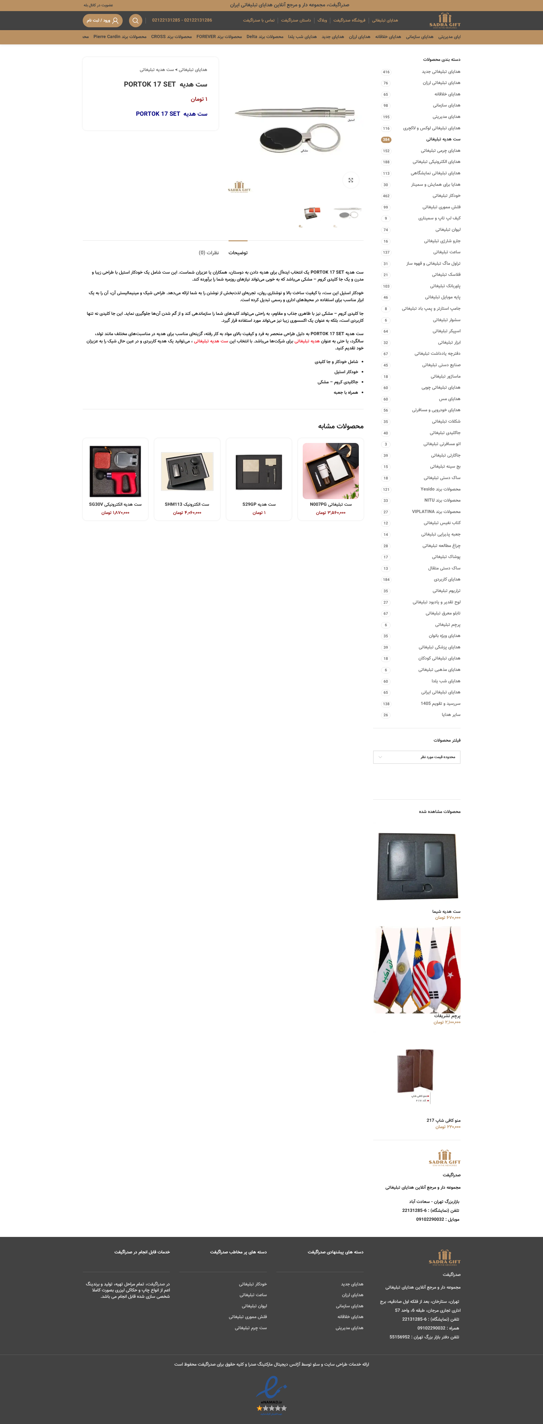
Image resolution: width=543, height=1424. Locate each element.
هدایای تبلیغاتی (193, 70)
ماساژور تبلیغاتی (446, 376)
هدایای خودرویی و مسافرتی (436, 410)
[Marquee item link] (88, 37)
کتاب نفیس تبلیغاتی (442, 523)
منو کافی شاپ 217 (444, 1121)
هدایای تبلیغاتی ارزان (442, 83)
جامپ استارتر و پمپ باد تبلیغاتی (431, 308)
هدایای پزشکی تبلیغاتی (440, 647)
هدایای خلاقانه (448, 94)
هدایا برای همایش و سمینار (436, 184)
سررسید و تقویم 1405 (441, 703)
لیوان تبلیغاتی (448, 229)
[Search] (135, 20)
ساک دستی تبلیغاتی (442, 478)
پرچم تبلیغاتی (448, 624)
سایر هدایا (451, 715)
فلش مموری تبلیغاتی (442, 207)
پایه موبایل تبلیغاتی (443, 297)
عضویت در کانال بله (98, 5)
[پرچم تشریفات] (417, 969)
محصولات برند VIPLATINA (436, 512)
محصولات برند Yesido (441, 489)
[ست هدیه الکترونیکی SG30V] (115, 471)
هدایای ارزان (353, 1295)
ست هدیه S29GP (259, 504)
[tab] (238, 250)
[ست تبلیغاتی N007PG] (331, 471)
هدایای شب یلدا (446, 681)
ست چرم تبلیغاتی (251, 1328)
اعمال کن (446, 773)
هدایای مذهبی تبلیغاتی (439, 669)
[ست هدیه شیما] (417, 865)
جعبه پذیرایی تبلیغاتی (441, 534)
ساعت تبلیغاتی (447, 252)
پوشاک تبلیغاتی (446, 557)
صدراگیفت (156, 1284)
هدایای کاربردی (447, 579)
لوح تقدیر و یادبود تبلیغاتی (437, 602)
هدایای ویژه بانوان (445, 636)
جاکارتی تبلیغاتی (446, 455)
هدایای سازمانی (447, 105)
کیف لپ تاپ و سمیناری (439, 218)
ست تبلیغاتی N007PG (331, 504)
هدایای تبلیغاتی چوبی (441, 387)
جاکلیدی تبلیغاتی (445, 433)
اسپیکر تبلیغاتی (447, 331)
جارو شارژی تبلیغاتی (442, 241)
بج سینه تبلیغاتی (445, 466)
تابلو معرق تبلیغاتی (443, 613)
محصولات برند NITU (442, 500)
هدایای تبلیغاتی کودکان (439, 658)
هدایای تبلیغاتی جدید (441, 71)
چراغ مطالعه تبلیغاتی (442, 546)
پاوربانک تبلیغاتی (445, 286)
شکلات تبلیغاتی (446, 421)
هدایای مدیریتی (447, 117)
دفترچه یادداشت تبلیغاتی (438, 353)
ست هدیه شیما (446, 912)
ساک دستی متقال (444, 568)
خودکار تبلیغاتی (447, 195)
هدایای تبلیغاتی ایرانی (441, 692)
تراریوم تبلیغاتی (447, 591)
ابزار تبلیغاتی (449, 342)
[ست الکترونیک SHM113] (187, 471)
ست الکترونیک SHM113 (187, 504)
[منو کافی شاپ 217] (417, 1074)
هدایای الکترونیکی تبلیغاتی (437, 162)
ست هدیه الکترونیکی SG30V (115, 504)
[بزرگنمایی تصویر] (351, 180)
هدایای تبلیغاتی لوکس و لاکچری (432, 128)
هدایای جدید (352, 1284)
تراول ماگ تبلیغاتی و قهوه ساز (433, 263)
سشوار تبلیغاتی (447, 320)
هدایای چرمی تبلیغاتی (441, 150)
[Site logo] (445, 20)
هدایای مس (450, 399)
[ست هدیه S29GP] (259, 471)
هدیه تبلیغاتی (307, 341)
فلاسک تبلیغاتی (446, 274)
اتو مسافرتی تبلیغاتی (442, 444)
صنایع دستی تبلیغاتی (441, 365)
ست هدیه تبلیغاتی (443, 139)
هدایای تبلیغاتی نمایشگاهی (436, 173)
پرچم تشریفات (447, 1016)
